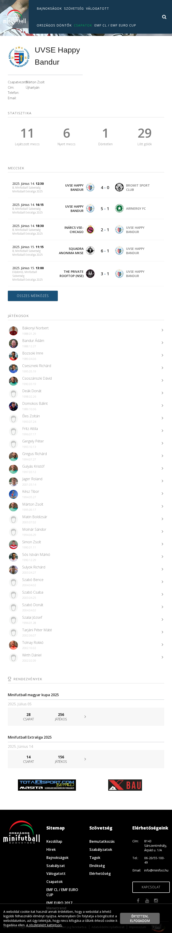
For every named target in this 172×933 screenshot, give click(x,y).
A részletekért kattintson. (44, 925)
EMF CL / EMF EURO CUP (115, 25)
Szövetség (74, 8)
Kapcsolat (151, 887)
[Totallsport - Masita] (47, 785)
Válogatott (97, 8)
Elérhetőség (100, 873)
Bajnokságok (49, 8)
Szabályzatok (100, 849)
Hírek (51, 849)
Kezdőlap (54, 841)
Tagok (94, 857)
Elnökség (97, 865)
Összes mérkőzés (33, 296)
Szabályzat (55, 865)
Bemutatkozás (102, 841)
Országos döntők (54, 25)
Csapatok (83, 25)
